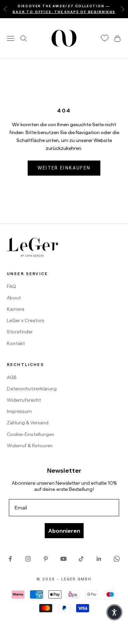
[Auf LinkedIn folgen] (99, 558)
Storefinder (20, 331)
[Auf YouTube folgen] (63, 558)
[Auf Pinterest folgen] (45, 558)
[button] (114, 612)
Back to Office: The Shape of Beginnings (64, 12)
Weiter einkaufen (64, 167)
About (14, 297)
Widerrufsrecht (24, 400)
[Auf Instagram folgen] (28, 558)
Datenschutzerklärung (32, 388)
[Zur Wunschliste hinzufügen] (105, 38)
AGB (12, 377)
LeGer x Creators (25, 320)
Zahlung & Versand (27, 422)
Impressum (19, 411)
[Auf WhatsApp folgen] (116, 558)
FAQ (11, 286)
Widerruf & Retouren (30, 445)
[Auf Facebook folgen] (10, 558)
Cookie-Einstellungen (30, 434)
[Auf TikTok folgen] (81, 558)
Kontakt (16, 343)
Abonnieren (64, 530)
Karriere (15, 309)
